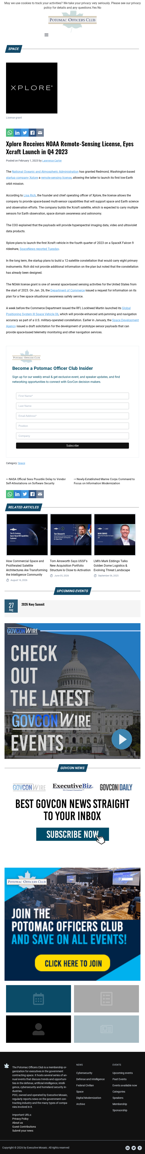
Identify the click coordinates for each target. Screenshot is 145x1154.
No (99, 7)
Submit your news (22, 1130)
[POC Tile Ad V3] (72, 924)
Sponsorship (120, 1110)
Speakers (118, 1097)
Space (21, 463)
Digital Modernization (88, 1097)
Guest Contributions (24, 1126)
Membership (120, 1104)
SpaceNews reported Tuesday (39, 249)
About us (17, 1122)
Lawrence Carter (52, 160)
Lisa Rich (30, 195)
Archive (80, 1104)
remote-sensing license (56, 177)
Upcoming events (123, 1072)
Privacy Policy (20, 1118)
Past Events (119, 1079)
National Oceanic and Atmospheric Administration (45, 171)
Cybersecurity (84, 1072)
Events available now (125, 1085)
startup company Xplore (22, 177)
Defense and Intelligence (90, 1079)
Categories (119, 1091)
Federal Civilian (85, 1085)
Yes (94, 7)
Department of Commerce (67, 290)
